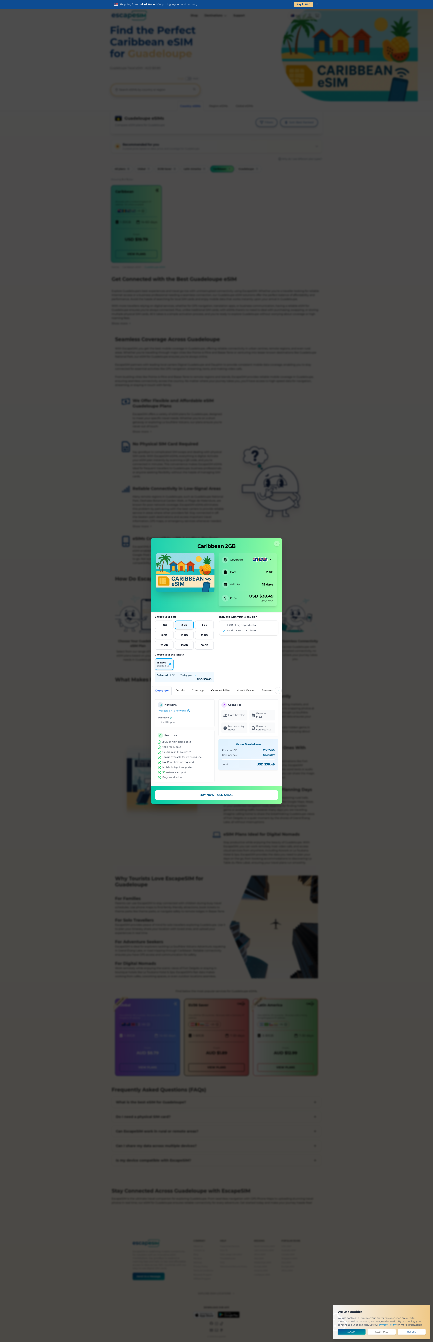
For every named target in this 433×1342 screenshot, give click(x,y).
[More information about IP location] (170, 717)
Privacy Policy (387, 1324)
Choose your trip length (169, 654)
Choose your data (166, 616)
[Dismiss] (317, 4)
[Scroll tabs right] (278, 690)
